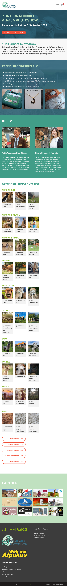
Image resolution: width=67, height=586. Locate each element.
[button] (57, 5)
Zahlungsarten (6, 567)
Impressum (47, 584)
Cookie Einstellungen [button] (27, 584)
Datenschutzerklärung (58, 584)
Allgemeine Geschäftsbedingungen (11, 569)
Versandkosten (6, 577)
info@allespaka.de (39, 537)
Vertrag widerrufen (7, 574)
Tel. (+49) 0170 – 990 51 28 (41, 535)
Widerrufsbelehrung (7, 572)
